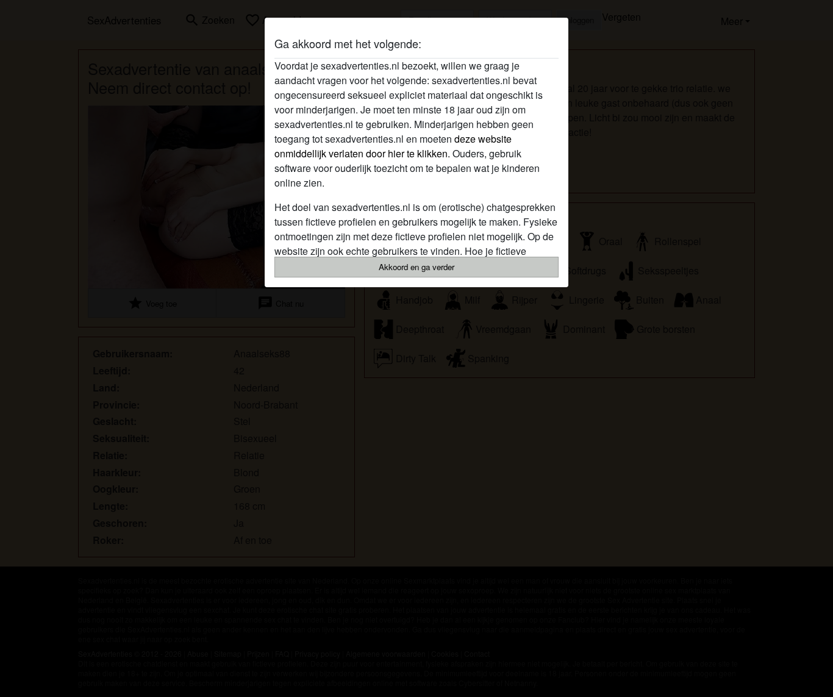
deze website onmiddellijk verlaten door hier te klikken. (393, 146)
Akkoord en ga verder (416, 267)
